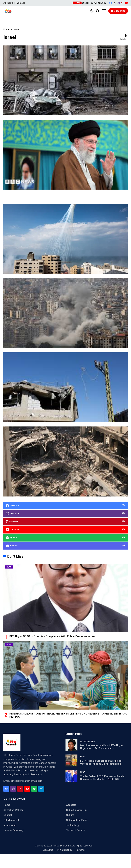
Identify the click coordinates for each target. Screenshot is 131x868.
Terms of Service (75, 830)
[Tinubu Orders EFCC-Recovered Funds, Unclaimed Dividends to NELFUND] (71, 776)
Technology (72, 825)
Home (6, 29)
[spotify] (34, 789)
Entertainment (11, 820)
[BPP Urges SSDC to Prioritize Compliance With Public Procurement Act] (65, 598)
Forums (80, 850)
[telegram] (41, 789)
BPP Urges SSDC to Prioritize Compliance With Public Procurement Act (52, 636)
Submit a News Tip (76, 810)
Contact (21, 3)
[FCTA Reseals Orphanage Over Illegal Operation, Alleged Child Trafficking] (71, 760)
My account (9, 825)
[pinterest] (122, 3)
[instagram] (118, 3)
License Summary (13, 830)
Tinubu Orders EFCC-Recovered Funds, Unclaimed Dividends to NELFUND (102, 777)
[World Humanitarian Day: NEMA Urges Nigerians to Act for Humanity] (71, 745)
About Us (8, 3)
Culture (70, 815)
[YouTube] (126, 3)
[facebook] (110, 3)
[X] (114, 3)
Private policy (64, 850)
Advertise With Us (13, 810)
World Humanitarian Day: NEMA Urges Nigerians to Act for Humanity (101, 747)
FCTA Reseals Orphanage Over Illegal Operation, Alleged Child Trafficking (101, 762)
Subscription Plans (76, 820)
